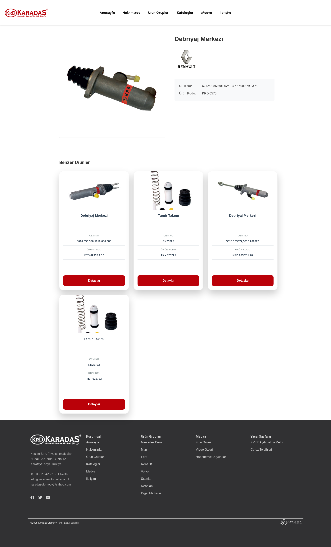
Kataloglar (185, 13)
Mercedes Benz (151, 442)
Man (144, 449)
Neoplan (147, 486)
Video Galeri (204, 449)
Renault (146, 464)
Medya (206, 13)
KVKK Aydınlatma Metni (267, 442)
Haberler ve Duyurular (211, 456)
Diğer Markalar (151, 493)
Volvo (145, 471)
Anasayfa (107, 13)
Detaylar (94, 280)
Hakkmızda (131, 13)
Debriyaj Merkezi (94, 215)
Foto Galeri (203, 442)
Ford (144, 456)
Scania (146, 478)
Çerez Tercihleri (261, 449)
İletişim (225, 13)
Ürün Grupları (158, 13)
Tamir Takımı (168, 215)
